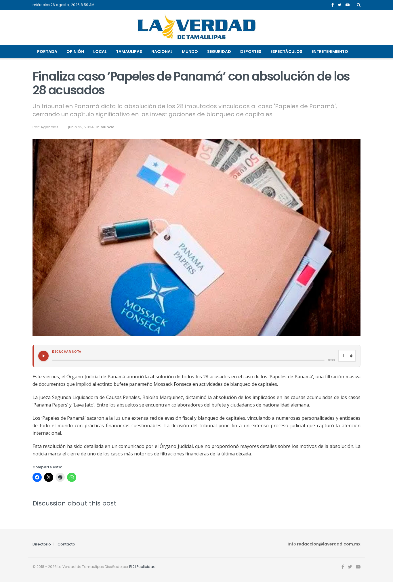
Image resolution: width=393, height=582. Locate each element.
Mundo (190, 51)
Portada (47, 51)
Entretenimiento (330, 51)
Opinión (75, 51)
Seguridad (219, 51)
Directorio (42, 544)
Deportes (250, 51)
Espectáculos (286, 51)
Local (100, 51)
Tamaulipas (129, 51)
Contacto (66, 544)
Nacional (162, 51)
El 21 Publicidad (142, 566)
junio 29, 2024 (81, 127)
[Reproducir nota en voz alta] (43, 356)
